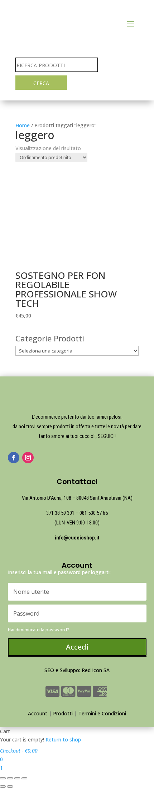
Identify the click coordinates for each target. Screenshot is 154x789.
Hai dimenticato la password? (38, 630)
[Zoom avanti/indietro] (24, 778)
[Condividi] (10, 778)
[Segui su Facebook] (13, 457)
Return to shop (63, 739)
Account (37, 713)
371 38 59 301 (60, 513)
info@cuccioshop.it (77, 537)
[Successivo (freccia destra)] (10, 786)
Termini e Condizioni (102, 713)
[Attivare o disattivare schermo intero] (17, 778)
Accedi (77, 647)
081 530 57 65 (94, 513)
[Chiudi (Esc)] (3, 778)
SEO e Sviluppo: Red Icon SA (77, 670)
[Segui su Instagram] (28, 457)
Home (22, 125)
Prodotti (63, 713)
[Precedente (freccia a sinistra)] (3, 786)
